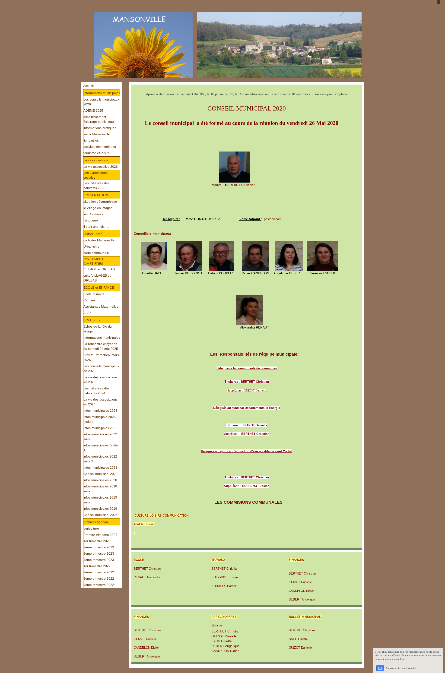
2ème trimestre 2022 (98, 572)
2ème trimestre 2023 (98, 547)
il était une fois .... (96, 226)
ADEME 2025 (93, 110)
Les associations (95, 160)
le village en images (97, 208)
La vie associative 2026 (100, 166)
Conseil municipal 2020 (100, 474)
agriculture (91, 528)
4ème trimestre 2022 (98, 585)
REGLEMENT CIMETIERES (93, 261)
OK (380, 668)
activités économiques (99, 147)
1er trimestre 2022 (97, 566)
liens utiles (91, 140)
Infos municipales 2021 (100, 467)
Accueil (88, 86)
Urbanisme (91, 246)
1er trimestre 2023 (97, 541)
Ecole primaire (94, 294)
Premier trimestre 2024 (100, 535)
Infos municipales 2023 (100, 410)
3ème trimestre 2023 (98, 553)
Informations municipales (101, 93)
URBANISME (92, 234)
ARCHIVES (91, 320)
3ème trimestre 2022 (98, 578)
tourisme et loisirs (96, 153)
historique (90, 220)
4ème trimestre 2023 (98, 560)
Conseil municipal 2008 (100, 515)
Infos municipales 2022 (100, 428)
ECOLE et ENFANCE (98, 287)
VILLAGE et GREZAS (99, 269)
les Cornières (93, 214)
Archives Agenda (95, 522)
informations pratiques (99, 128)
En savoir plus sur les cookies (401, 668)
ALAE (87, 313)
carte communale (96, 253)
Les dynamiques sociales (95, 175)
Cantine (89, 300)
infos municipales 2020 (100, 480)
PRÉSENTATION (95, 195)
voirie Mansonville (96, 134)
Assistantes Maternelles (100, 306)
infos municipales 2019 (100, 508)
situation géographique (100, 201)
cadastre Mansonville (98, 240)
